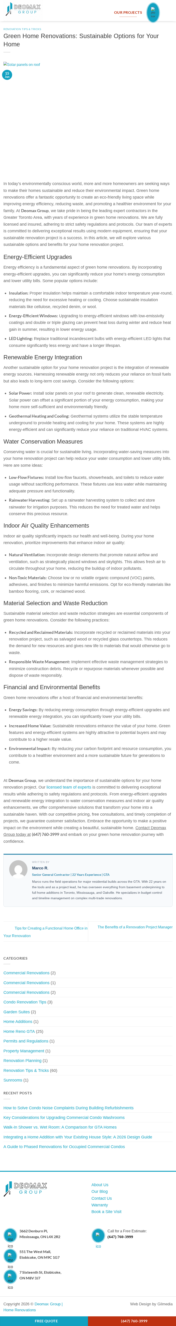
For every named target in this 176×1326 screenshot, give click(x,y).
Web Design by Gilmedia (151, 1304)
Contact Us (101, 1198)
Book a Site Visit (106, 1211)
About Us (99, 1184)
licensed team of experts (69, 787)
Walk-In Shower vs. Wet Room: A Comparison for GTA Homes (60, 1127)
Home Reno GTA (19, 1031)
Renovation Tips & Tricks (22, 29)
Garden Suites (16, 1011)
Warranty (99, 1204)
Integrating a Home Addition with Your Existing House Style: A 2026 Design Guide (77, 1137)
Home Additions (17, 1021)
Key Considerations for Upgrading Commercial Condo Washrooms (64, 1117)
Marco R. (40, 868)
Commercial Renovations (26, 972)
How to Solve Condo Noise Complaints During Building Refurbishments (68, 1107)
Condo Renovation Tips (24, 1002)
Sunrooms (12, 1080)
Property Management (23, 1050)
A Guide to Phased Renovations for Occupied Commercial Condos (64, 1146)
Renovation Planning (22, 1060)
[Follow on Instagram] (95, 1304)
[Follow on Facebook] (86, 1304)
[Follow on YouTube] (104, 1304)
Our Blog (99, 1191)
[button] (170, 12)
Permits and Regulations (25, 1041)
